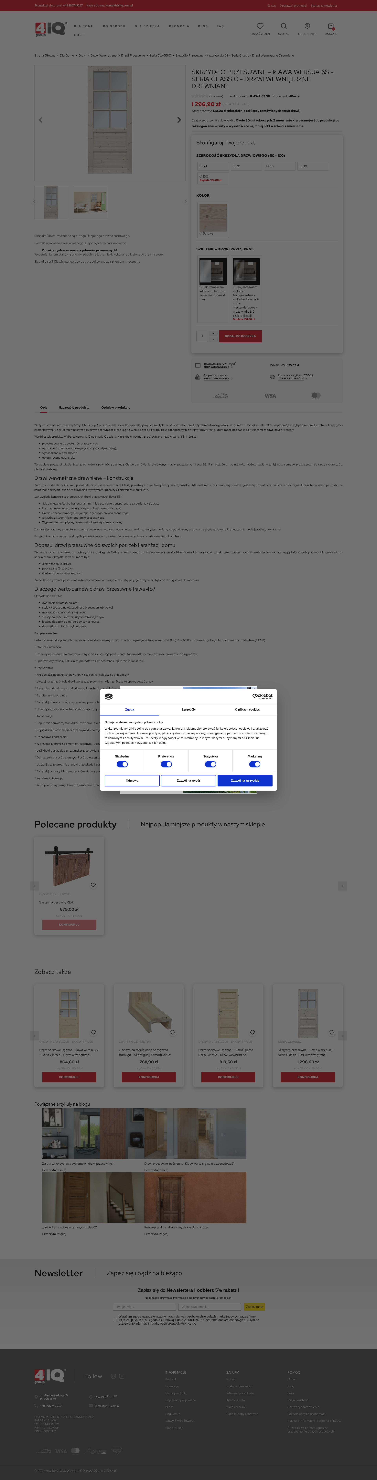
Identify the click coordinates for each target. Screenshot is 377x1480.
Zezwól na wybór (188, 780)
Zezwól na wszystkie (245, 780)
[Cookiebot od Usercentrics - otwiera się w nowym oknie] (255, 697)
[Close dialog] (255, 689)
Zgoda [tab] (129, 709)
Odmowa (132, 780)
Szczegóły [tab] (188, 709)
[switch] (166, 764)
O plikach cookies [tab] (247, 709)
